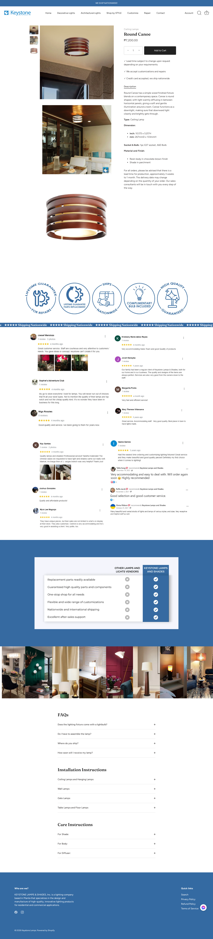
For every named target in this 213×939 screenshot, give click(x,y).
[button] (203, 907)
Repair (147, 13)
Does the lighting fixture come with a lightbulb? (82, 724)
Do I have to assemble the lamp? (74, 734)
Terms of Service (190, 908)
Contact (160, 13)
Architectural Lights (91, 13)
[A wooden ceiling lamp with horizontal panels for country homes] (34, 40)
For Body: (63, 843)
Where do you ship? (68, 743)
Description (130, 86)
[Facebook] (15, 912)
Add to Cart (160, 50)
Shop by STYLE (114, 13)
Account (189, 13)
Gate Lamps (64, 798)
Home (48, 13)
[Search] (199, 13)
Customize (132, 13)
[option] (34, 30)
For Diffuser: (64, 853)
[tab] (131, 86)
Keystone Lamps (29, 930)
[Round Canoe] (34, 29)
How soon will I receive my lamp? (75, 752)
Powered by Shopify (46, 930)
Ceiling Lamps (131, 29)
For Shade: (63, 834)
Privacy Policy (188, 899)
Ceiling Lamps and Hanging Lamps (75, 779)
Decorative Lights (66, 13)
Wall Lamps (63, 788)
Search (184, 894)
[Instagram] (22, 912)
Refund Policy (188, 904)
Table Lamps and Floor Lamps (73, 807)
